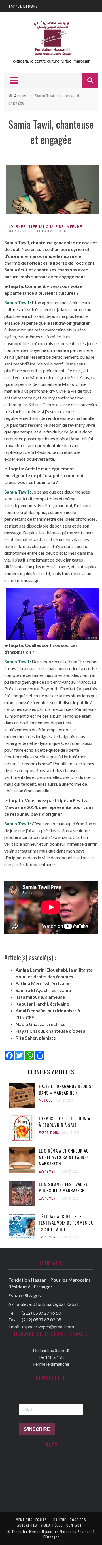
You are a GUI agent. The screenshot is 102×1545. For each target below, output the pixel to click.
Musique (45, 1100)
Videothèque (52, 1525)
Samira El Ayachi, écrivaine (43, 990)
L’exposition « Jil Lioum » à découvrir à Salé (64, 1121)
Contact (74, 1525)
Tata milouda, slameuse (40, 997)
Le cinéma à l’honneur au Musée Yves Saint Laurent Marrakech (65, 1156)
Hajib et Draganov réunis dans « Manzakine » (65, 1089)
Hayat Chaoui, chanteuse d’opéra (50, 1031)
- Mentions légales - (31, 1519)
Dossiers (78, 1519)
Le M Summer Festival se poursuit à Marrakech (63, 1187)
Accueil (20, 96)
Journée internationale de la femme (45, 226)
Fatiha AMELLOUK (50, 231)
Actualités (27, 1525)
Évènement (48, 1171)
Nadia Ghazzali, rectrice (40, 1024)
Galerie (59, 1519)
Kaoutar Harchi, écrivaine (42, 1003)
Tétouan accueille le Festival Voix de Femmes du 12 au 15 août (66, 1222)
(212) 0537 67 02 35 (41, 1319)
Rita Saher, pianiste (36, 1037)
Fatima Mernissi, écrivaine (43, 983)
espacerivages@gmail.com (48, 1326)
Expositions (49, 1132)
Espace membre (23, 6)
